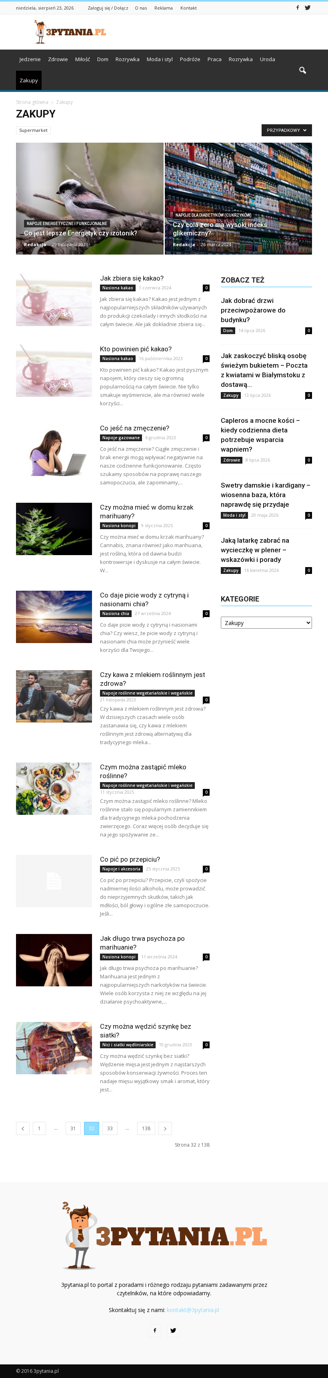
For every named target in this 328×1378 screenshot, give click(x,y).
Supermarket (33, 130)
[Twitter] (307, 7)
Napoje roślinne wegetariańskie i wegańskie (147, 693)
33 (110, 1128)
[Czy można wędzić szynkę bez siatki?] (54, 1048)
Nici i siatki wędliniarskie (127, 1044)
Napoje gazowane (121, 437)
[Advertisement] (218, 32)
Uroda (267, 59)
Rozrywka (128, 59)
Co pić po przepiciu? (130, 859)
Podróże (190, 59)
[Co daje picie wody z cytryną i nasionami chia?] (54, 617)
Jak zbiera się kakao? (132, 278)
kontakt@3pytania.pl (193, 1310)
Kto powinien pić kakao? (136, 349)
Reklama (163, 8)
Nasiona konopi (119, 525)
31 (73, 1128)
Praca (215, 59)
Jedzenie (30, 59)
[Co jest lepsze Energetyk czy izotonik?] (90, 202)
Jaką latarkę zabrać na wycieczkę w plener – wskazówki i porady (255, 550)
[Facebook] (297, 7)
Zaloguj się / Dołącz (108, 8)
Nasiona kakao (117, 288)
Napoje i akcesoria (121, 869)
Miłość (82, 59)
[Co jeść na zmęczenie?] (54, 450)
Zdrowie (58, 59)
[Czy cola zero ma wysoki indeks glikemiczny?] (238, 202)
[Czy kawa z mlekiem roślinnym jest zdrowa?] (54, 696)
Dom (102, 59)
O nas (141, 8)
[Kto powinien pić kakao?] (54, 370)
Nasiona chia (115, 613)
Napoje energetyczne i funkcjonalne (67, 223)
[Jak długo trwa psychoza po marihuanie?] (54, 960)
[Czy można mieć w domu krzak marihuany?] (54, 529)
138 (146, 1128)
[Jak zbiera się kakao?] (54, 300)
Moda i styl (160, 59)
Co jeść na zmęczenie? (134, 428)
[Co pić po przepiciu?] (54, 881)
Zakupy (29, 80)
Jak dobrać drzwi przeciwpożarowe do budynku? (253, 310)
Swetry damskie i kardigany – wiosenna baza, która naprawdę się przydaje (265, 494)
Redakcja (35, 244)
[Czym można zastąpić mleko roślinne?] (54, 789)
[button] (302, 70)
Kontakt (188, 8)
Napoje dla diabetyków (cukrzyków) (214, 215)
